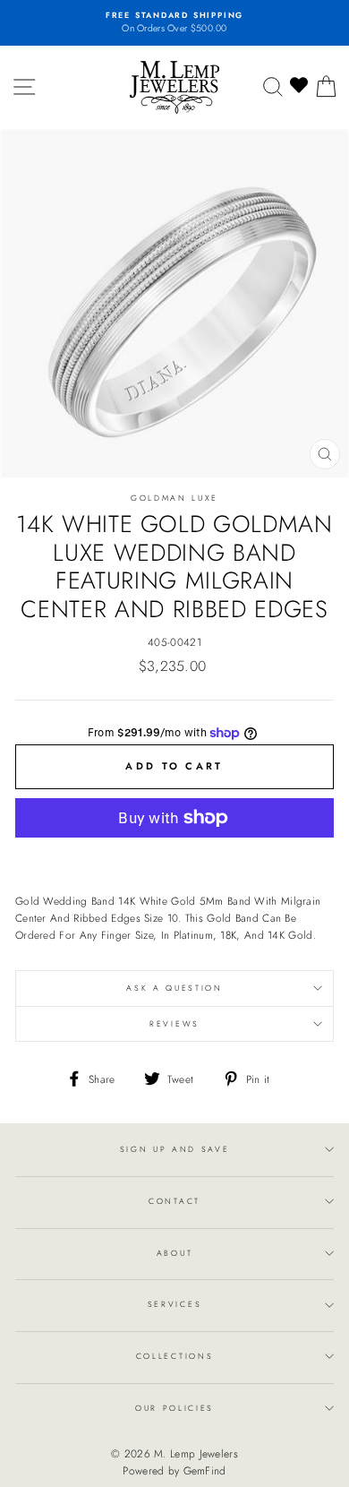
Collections (174, 1356)
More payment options (175, 856)
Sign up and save (175, 1149)
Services (174, 1304)
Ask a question (174, 987)
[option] (174, 23)
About (174, 1253)
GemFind (204, 1471)
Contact (174, 1201)
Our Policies (174, 1408)
